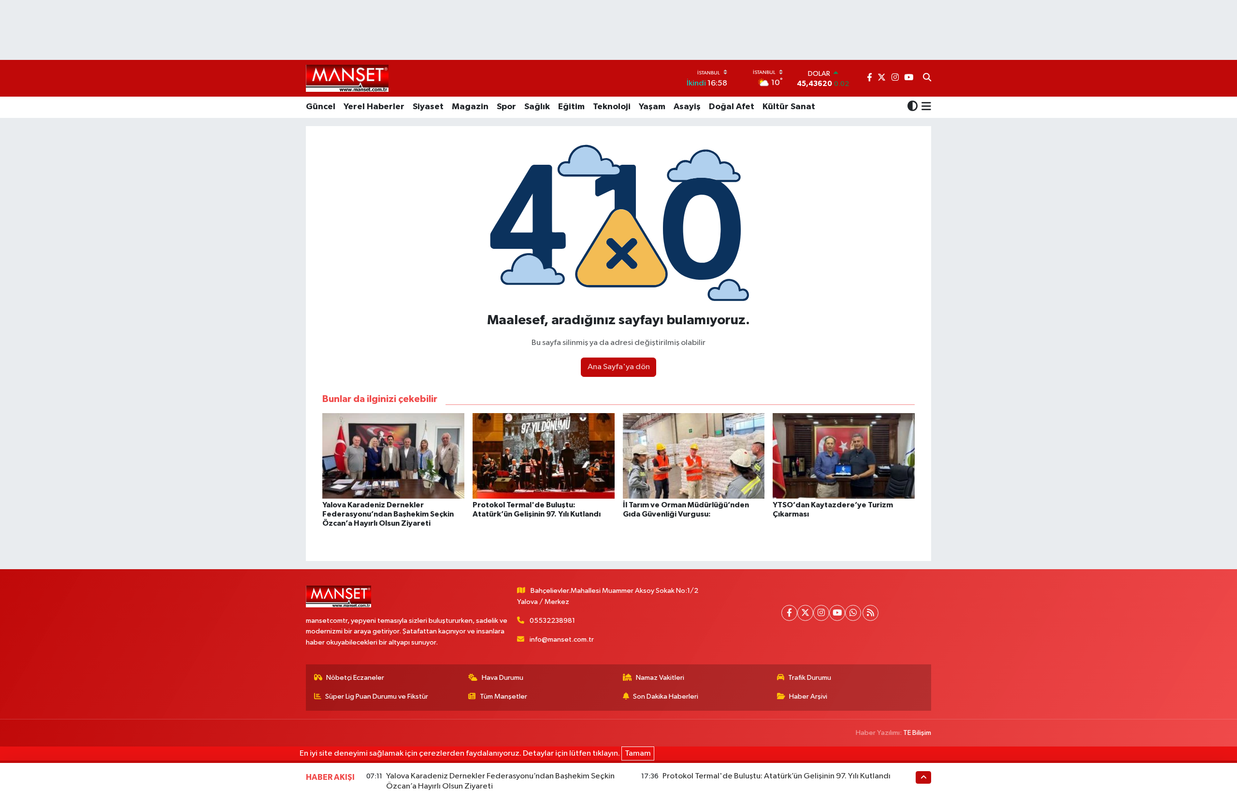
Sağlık (537, 106)
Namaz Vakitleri (660, 677)
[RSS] (870, 613)
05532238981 (552, 620)
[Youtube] (837, 613)
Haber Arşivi (808, 696)
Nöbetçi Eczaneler (355, 677)
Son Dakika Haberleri (665, 696)
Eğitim (571, 106)
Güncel (320, 106)
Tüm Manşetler (503, 696)
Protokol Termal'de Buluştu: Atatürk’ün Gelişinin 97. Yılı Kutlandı (776, 776)
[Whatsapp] (853, 613)
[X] (805, 613)
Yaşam (652, 106)
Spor (506, 106)
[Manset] (347, 78)
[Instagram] (821, 613)
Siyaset (428, 106)
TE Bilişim (917, 732)
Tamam (638, 753)
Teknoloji (612, 106)
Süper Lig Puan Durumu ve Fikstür (376, 696)
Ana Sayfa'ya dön (619, 367)
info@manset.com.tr (562, 639)
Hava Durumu (502, 677)
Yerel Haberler (374, 106)
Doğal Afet (731, 106)
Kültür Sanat (788, 106)
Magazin (470, 106)
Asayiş (687, 106)
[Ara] (927, 78)
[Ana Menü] (925, 107)
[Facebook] (789, 613)
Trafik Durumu (809, 677)
